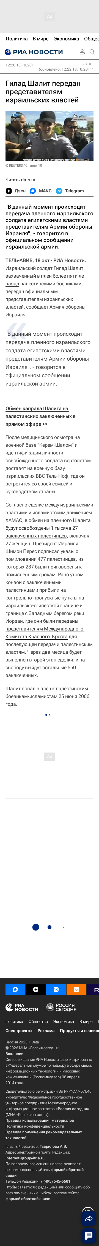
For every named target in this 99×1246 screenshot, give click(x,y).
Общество (38, 1021)
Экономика (63, 1021)
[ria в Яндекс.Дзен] (36, 989)
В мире (86, 1021)
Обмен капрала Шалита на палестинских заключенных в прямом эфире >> (41, 416)
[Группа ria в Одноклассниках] (76, 989)
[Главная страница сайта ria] (33, 52)
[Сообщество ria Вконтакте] (56, 989)
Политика (14, 1021)
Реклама (46, 1030)
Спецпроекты (19, 1030)
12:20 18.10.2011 (21, 65)
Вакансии (14, 1053)
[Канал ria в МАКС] (15, 989)
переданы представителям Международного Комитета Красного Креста (45, 628)
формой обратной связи (28, 1198)
